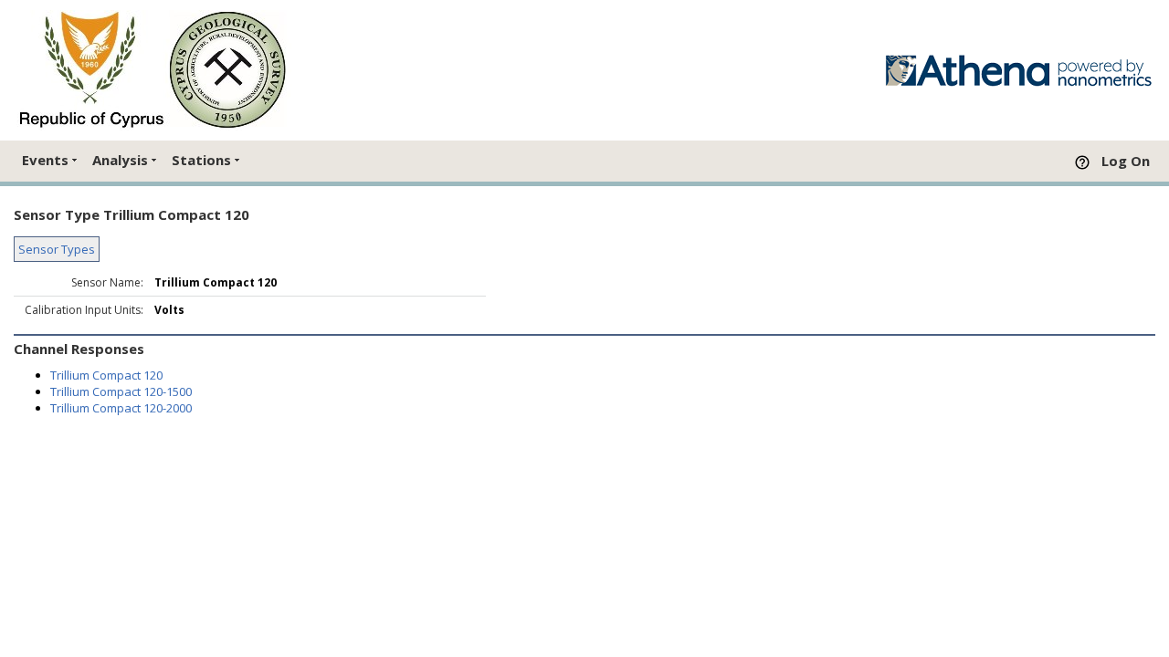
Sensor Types (56, 249)
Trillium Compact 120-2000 (121, 408)
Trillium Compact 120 (106, 375)
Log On (1125, 160)
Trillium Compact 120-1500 (121, 391)
